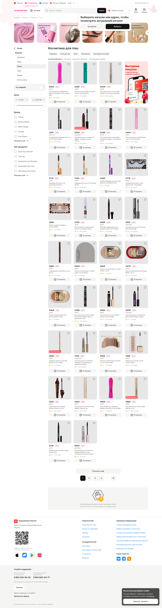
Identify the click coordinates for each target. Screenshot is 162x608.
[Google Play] (32, 555)
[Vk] (118, 559)
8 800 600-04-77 (41, 577)
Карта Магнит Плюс (89, 525)
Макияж (33, 17)
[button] (119, 10)
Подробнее (150, 596)
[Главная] (20, 10)
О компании (86, 554)
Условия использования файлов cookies (130, 533)
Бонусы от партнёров (90, 529)
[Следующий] (148, 32)
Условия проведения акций (126, 525)
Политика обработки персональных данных (132, 541)
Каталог (25, 17)
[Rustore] (24, 555)
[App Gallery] (39, 555)
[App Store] (17, 555)
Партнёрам (86, 546)
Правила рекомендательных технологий (131, 537)
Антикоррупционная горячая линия (129, 545)
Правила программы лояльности (128, 529)
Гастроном (86, 537)
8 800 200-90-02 (141, 3)
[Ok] (129, 559)
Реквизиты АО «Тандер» (125, 548)
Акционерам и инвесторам (91, 550)
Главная (17, 17)
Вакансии (85, 558)
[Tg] (124, 559)
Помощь (85, 533)
